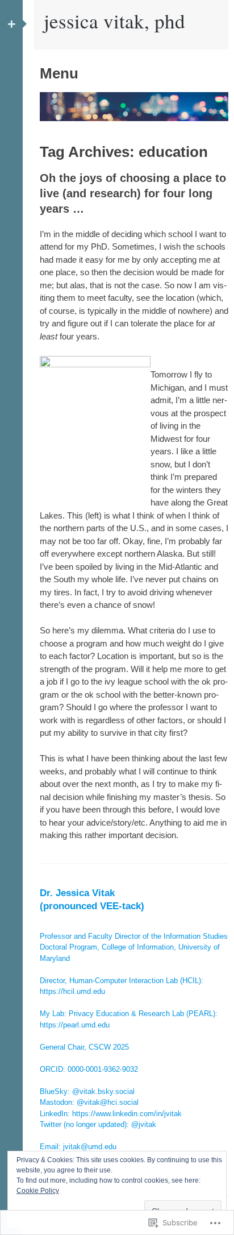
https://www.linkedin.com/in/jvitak (127, 1113)
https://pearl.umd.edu (75, 1025)
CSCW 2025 (109, 1047)
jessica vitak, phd (114, 20)
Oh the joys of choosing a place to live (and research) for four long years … (133, 193)
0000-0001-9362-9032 (103, 1069)
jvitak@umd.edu (89, 1146)
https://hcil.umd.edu (72, 991)
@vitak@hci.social (108, 1102)
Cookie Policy (37, 1191)
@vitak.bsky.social (103, 1091)
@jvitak (143, 1124)
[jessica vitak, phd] (134, 118)
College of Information (138, 947)
